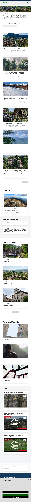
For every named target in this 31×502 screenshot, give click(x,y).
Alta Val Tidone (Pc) (8, 283)
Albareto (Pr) (6, 261)
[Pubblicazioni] (15, 371)
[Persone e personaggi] (15, 351)
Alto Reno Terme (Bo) (8, 305)
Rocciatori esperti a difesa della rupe (14, 392)
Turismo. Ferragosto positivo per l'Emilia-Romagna (14, 48)
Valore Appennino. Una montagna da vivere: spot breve (14, 436)
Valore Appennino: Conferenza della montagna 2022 (12, 212)
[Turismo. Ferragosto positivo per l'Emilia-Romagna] (15, 40)
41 (22, 316)
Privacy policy (20, 489)
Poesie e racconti (7, 339)
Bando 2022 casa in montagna (10, 222)
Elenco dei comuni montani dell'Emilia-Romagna (12, 208)
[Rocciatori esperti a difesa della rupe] (15, 400)
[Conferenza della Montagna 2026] (15, 137)
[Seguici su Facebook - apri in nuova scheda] (23, 3)
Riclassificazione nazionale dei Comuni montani (13, 123)
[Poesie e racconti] (15, 331)
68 (22, 186)
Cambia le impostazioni (15, 497)
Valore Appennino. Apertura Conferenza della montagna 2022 (15, 414)
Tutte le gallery (15, 312)
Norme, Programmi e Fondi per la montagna (11, 210)
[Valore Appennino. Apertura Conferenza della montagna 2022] (15, 423)
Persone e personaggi (8, 360)
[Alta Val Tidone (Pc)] (15, 273)
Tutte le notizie (25, 181)
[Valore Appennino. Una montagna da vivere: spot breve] (15, 445)
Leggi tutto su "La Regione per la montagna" (10, 25)
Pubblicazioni (7, 380)
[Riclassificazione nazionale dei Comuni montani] (15, 115)
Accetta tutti (15, 494)
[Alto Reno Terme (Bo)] (15, 295)
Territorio (4, 0)
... (20, 186)
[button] (27, 3)
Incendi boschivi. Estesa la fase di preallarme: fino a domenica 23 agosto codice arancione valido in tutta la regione (15, 73)
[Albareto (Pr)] (15, 251)
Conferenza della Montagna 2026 (11, 146)
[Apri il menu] (1, 3)
